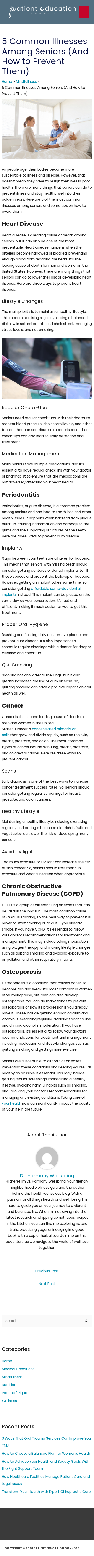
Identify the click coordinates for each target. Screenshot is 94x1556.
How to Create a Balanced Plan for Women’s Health (46, 1453)
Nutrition (9, 1384)
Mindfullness (12, 1377)
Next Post (47, 1283)
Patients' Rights (15, 1392)
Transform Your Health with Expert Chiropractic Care (46, 1491)
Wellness (9, 1400)
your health (11, 1103)
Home (7, 1361)
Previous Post (46, 1271)
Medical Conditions (18, 1369)
